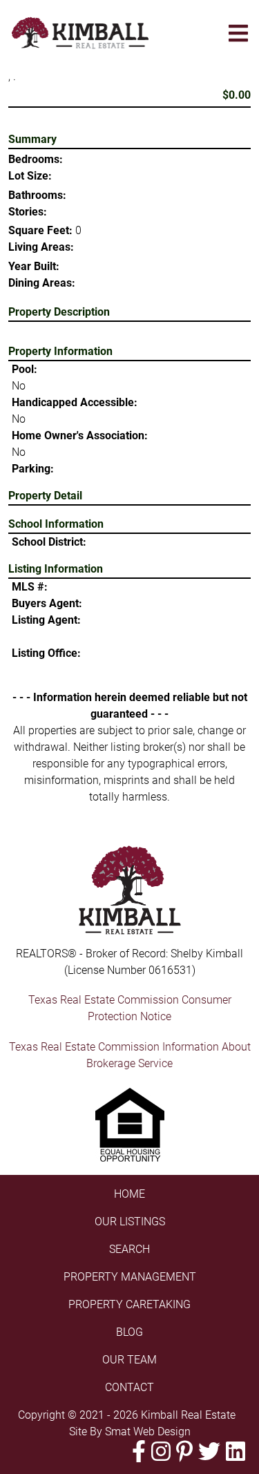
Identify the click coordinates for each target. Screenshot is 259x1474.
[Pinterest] (184, 1451)
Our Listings (130, 1221)
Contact (129, 1387)
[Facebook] (139, 1451)
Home (129, 1193)
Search (129, 1249)
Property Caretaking (129, 1304)
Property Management (130, 1276)
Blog (129, 1332)
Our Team (129, 1359)
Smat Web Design (148, 1431)
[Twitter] (209, 1451)
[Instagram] (161, 1451)
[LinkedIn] (235, 1451)
